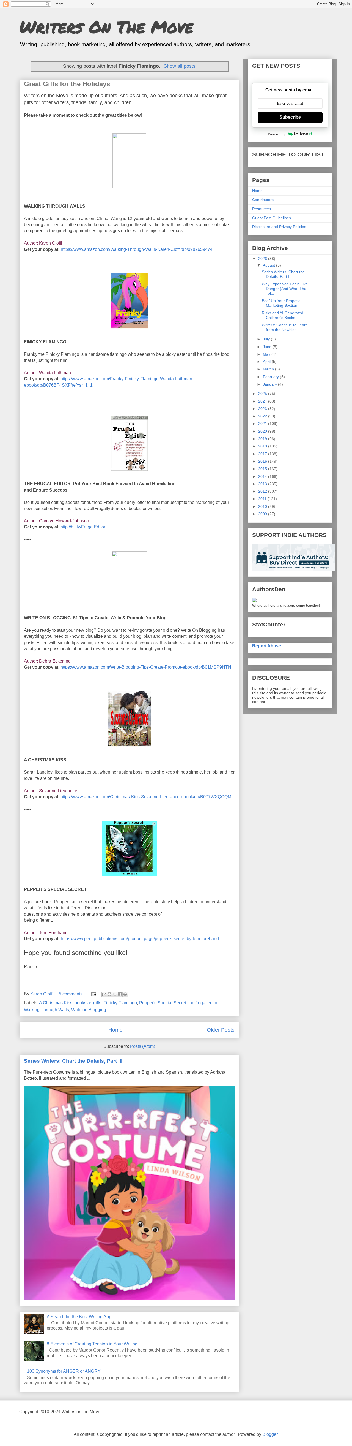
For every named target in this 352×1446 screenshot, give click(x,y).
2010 (263, 506)
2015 (263, 468)
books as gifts (88, 1002)
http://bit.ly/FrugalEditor (83, 527)
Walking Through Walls (46, 1009)
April (267, 361)
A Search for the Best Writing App (79, 1316)
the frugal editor (203, 1002)
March (269, 369)
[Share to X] (114, 994)
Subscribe (290, 117)
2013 (263, 484)
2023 (263, 408)
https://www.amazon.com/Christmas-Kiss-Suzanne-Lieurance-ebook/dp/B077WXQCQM (146, 796)
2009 (263, 514)
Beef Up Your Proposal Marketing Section (281, 303)
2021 (263, 423)
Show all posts (180, 66)
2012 (263, 491)
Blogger (269, 1434)
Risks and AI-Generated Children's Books (282, 315)
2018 (263, 446)
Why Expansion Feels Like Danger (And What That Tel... (285, 288)
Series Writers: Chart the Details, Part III (73, 1061)
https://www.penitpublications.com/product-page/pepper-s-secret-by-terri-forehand (140, 938)
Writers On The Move (106, 26)
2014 (263, 476)
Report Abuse (266, 645)
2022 (263, 416)
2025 (263, 393)
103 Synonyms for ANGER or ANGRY (64, 1371)
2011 (263, 499)
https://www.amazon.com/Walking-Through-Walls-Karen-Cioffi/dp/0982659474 (137, 249)
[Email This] (104, 994)
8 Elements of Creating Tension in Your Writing (92, 1344)
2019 (263, 438)
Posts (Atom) (142, 1046)
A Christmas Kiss (55, 1002)
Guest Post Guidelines (271, 218)
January (270, 384)
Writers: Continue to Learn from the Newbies (285, 327)
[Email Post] (93, 994)
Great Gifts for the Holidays (67, 84)
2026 (263, 258)
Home (115, 1030)
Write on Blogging (88, 1009)
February (271, 377)
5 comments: (72, 994)
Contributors (263, 199)
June (268, 346)
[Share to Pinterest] (125, 994)
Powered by (276, 134)
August (269, 265)
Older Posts (221, 1030)
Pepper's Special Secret (162, 1002)
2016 (263, 461)
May (267, 354)
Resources (261, 209)
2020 (263, 431)
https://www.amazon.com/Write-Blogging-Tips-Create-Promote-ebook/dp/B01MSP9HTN (146, 667)
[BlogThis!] (109, 994)
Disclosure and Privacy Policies (279, 226)
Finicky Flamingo (120, 1002)
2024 (263, 401)
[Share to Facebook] (120, 994)
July (267, 339)
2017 (263, 454)
